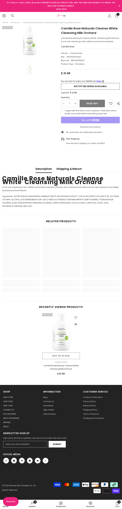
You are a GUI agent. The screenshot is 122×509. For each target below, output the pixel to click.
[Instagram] (14, 460)
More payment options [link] (90, 126)
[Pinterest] (22, 460)
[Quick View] (75, 324)
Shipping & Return (69, 169)
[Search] (12, 15)
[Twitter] (45, 460)
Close (119, 6)
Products (15, 22)
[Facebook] (6, 460)
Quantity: (65, 97)
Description (44, 169)
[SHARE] (117, 103)
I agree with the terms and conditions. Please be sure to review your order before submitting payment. (90, 112)
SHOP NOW (61, 9)
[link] (21, 285)
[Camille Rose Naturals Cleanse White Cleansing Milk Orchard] (61, 332)
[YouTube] (37, 460)
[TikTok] (30, 460)
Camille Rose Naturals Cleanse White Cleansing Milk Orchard (60, 367)
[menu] (4, 15)
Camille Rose (67, 46)
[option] (29, 40)
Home (5, 22)
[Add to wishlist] (111, 103)
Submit (57, 444)
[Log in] (109, 15)
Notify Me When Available (90, 86)
